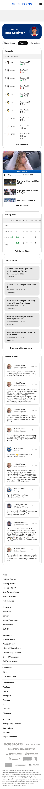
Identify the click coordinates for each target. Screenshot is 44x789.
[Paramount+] (13, 758)
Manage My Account (11, 723)
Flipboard (6, 713)
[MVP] (8, 764)
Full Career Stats (22, 251)
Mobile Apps (8, 601)
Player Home (9, 43)
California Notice (9, 661)
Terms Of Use (8, 639)
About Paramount (10, 620)
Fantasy (23, 43)
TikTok (5, 691)
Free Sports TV (9, 588)
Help (4, 672)
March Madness (9, 596)
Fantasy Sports (9, 583)
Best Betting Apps (10, 592)
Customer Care (9, 676)
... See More (11, 277)
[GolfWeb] (34, 765)
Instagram (6, 695)
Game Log (35, 43)
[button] (3, 4)
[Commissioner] (30, 758)
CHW (12, 70)
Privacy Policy (8, 644)
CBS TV (5, 629)
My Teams (6, 732)
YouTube (6, 687)
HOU (13, 118)
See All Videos (22, 205)
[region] (22, 162)
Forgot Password (9, 736)
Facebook (6, 700)
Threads (6, 708)
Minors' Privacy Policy (12, 648)
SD (12, 62)
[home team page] (8, 62)
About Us (6, 611)
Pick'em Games (9, 579)
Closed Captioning (10, 657)
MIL (12, 94)
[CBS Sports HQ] (33, 744)
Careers (5, 616)
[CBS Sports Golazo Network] (22, 749)
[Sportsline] (31, 753)
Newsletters (7, 728)
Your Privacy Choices (11, 652)
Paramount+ (7, 624)
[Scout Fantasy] (20, 764)
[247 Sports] (14, 753)
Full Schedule (22, 144)
